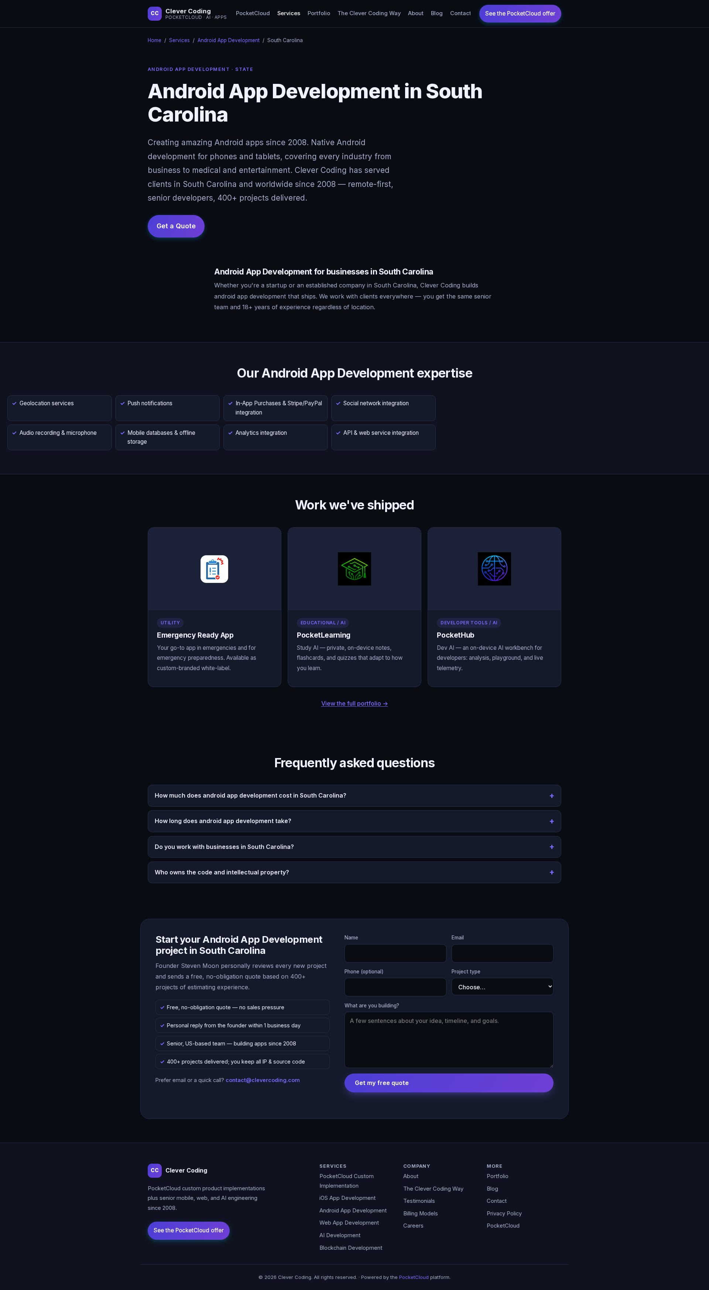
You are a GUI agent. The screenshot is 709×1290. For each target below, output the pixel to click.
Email (458, 938)
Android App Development (229, 40)
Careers (413, 1225)
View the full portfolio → (354, 703)
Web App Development (349, 1222)
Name (351, 938)
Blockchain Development (350, 1248)
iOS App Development (347, 1198)
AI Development (339, 1235)
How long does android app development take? (223, 821)
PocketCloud (253, 13)
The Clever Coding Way (369, 13)
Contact (460, 13)
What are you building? (372, 1006)
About (416, 13)
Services (288, 13)
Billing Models (420, 1213)
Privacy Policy (504, 1213)
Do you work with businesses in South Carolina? (224, 846)
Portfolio (319, 13)
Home (154, 40)
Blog (437, 13)
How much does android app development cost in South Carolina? (250, 795)
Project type (466, 972)
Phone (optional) (364, 972)
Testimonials (419, 1201)
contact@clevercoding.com (263, 1080)
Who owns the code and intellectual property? (222, 872)
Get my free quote (382, 1082)
